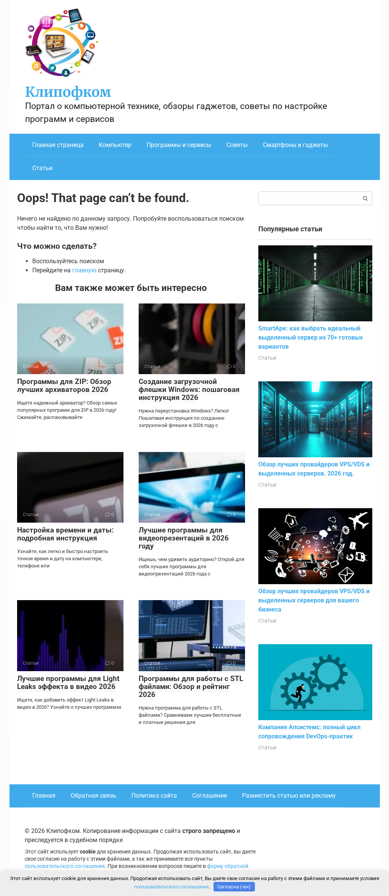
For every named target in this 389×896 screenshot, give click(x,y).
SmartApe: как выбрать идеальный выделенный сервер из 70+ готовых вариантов (310, 337)
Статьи (42, 168)
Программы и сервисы (179, 145)
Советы (237, 145)
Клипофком (68, 92)
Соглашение (209, 795)
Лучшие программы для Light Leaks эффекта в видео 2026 (68, 682)
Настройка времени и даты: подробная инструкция (65, 534)
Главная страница (58, 145)
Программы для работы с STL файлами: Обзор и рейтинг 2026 (191, 686)
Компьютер (115, 145)
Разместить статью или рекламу (289, 795)
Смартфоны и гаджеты (295, 145)
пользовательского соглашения (65, 866)
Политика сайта (154, 795)
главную (84, 270)
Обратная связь (93, 795)
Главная (43, 795)
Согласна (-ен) (234, 887)
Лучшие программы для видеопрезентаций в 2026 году (184, 538)
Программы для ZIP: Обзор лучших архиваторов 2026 (64, 385)
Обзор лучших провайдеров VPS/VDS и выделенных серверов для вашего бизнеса (314, 600)
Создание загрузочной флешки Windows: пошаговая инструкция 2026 (189, 389)
